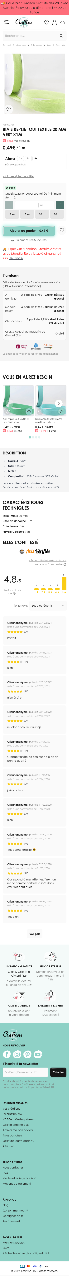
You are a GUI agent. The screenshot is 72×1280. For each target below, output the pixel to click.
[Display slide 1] (30, 437)
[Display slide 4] (39, 437)
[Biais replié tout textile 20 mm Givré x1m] (18, 400)
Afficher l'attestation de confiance (47, 560)
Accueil (7, 45)
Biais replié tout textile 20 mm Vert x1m (51, 45)
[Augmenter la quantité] (60, 205)
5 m (27, 214)
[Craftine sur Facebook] (7, 1054)
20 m (42, 214)
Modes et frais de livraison (19, 1178)
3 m (12, 214)
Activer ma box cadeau (19, 1130)
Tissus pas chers (12, 1135)
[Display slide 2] (33, 437)
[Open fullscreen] (34, 84)
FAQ (5, 1172)
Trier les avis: (20, 605)
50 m (57, 214)
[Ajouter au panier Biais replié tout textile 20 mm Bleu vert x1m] (61, 411)
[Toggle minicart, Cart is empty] (62, 22)
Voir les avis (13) (22, 140)
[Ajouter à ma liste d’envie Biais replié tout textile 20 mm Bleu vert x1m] (40, 411)
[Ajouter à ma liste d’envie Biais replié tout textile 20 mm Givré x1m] (7, 411)
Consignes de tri (13, 1215)
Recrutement (11, 1221)
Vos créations (11, 1108)
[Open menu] (7, 22)
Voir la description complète (18, 176)
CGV (6, 1247)
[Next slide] (59, 403)
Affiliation (9, 1146)
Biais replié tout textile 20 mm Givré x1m (16, 421)
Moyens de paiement (17, 1183)
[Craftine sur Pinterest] (27, 1054)
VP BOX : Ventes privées (18, 1119)
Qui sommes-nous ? (15, 1210)
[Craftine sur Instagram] (17, 1054)
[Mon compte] (54, 22)
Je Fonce (16, 258)
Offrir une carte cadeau (18, 1140)
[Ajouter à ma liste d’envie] (8, 109)
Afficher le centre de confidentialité (26, 1253)
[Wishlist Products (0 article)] (46, 22)
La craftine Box (12, 1114)
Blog (5, 1205)
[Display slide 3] (36, 437)
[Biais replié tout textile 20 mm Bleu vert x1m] (50, 400)
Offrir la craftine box (16, 1124)
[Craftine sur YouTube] (38, 1054)
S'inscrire (58, 1072)
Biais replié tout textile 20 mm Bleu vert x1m (48, 421)
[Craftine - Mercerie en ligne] (24, 22)
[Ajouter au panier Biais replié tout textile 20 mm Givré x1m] (29, 411)
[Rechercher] (61, 35)
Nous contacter (13, 1167)
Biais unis (27, 45)
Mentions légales (14, 1242)
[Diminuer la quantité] (9, 205)
